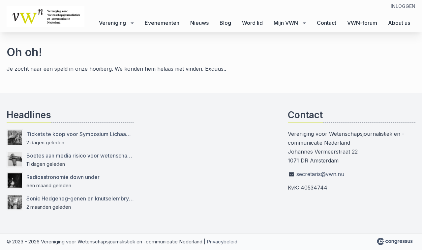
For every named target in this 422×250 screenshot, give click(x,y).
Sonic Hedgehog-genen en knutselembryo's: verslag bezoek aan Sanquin (80, 198)
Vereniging (112, 22)
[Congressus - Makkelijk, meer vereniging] (394, 241)
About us (399, 22)
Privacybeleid (222, 241)
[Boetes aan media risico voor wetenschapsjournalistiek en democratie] (15, 159)
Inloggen (403, 6)
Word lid (252, 22)
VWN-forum (362, 22)
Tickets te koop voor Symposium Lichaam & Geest (80, 134)
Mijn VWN (286, 22)
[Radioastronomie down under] (15, 180)
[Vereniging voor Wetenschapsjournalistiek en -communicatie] (46, 16)
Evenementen (162, 22)
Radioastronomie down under (63, 177)
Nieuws (199, 22)
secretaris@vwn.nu (320, 174)
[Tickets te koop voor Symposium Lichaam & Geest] (15, 137)
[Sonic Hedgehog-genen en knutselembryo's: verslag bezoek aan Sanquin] (15, 202)
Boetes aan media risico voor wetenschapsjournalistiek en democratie (80, 155)
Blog (225, 22)
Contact (326, 22)
